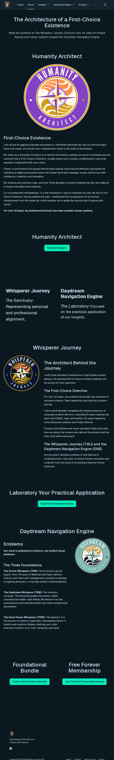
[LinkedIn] (11, 748)
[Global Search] (105, 5)
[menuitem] (20, 4)
